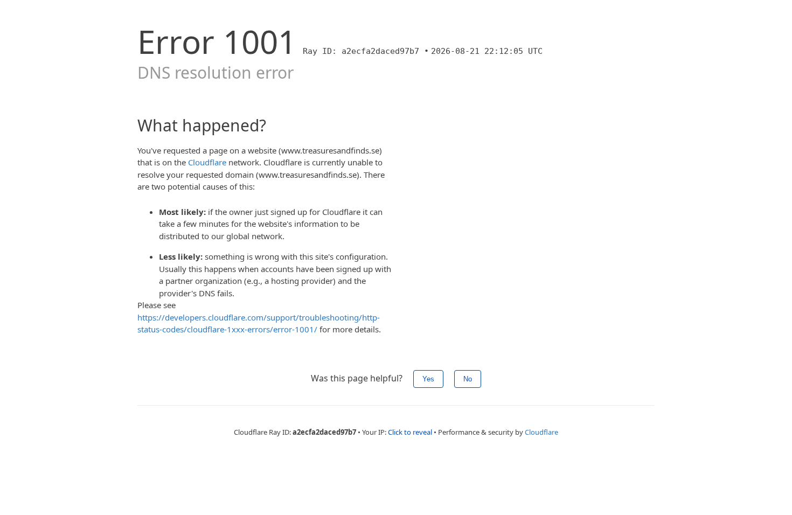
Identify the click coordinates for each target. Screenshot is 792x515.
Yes (428, 379)
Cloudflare (207, 162)
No (467, 379)
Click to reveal (410, 432)
